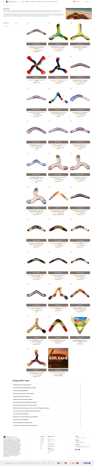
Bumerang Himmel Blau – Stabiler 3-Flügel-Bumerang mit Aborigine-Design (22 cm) (36, 211)
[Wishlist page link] (74, 1)
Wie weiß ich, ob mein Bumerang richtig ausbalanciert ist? (25, 425)
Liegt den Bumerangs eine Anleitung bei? (21, 396)
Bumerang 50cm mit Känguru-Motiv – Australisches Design (80, 276)
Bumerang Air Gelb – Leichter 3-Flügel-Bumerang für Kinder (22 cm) (80, 178)
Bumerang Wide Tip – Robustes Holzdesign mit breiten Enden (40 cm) (36, 308)
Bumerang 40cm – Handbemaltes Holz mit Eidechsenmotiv (80, 244)
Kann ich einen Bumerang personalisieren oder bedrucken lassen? (27, 411)
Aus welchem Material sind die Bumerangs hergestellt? (24, 387)
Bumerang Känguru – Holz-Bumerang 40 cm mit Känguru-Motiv (58, 145)
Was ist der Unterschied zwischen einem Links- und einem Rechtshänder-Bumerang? (31, 408)
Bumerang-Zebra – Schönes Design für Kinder (58, 80)
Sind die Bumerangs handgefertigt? (20, 390)
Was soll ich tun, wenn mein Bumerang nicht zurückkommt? (25, 416)
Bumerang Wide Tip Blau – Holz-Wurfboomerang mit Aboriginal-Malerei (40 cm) (36, 178)
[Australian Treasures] (12, 1)
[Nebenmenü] (4, 1)
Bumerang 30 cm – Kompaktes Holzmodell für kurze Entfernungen (58, 244)
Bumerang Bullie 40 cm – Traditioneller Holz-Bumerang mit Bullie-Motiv (80, 211)
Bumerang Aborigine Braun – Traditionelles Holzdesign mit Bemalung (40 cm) (36, 145)
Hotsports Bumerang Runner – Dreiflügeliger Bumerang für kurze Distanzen (36, 373)
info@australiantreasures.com (79, 442)
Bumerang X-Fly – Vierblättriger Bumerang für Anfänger (36, 81)
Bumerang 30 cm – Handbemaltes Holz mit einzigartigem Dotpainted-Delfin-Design (36, 244)
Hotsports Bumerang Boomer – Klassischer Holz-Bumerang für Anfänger (58, 341)
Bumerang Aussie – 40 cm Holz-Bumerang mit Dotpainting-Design (36, 113)
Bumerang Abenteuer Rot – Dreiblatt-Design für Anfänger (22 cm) (58, 178)
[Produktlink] (36, 37)
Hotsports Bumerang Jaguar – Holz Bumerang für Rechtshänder (58, 308)
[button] (85, 1)
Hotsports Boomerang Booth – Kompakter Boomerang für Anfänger (36, 341)
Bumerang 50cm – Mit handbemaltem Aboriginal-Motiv (58, 276)
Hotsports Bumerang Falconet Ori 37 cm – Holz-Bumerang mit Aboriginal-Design (80, 308)
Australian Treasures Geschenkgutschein (58, 372)
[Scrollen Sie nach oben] (93, 465)
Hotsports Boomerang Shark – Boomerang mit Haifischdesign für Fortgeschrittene (58, 113)
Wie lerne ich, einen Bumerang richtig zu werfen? (23, 393)
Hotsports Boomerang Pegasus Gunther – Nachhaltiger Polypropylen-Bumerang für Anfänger (80, 341)
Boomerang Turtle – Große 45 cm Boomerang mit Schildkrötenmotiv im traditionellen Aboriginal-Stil (36, 47)
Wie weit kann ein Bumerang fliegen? (21, 413)
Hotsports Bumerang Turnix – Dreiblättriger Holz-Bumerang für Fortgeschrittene (80, 47)
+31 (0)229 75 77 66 (78, 441)
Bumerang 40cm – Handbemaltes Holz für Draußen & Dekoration (36, 276)
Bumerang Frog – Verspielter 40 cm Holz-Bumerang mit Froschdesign (80, 145)
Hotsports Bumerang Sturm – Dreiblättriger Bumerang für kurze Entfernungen (58, 47)
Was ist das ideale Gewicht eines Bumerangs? (22, 422)
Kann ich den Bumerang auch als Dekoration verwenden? (25, 402)
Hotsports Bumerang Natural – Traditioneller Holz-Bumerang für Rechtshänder (58, 211)
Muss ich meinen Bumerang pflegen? (21, 419)
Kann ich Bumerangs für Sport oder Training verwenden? (25, 405)
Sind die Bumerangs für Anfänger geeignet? (22, 384)
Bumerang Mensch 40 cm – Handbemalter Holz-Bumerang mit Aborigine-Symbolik (80, 81)
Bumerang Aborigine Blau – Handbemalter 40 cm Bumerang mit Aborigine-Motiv (80, 113)
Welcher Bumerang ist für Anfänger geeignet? (22, 399)
